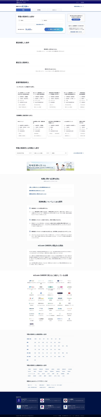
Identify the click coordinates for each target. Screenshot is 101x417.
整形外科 (63, 371)
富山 (39, 345)
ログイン (77, 2)
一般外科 (34, 371)
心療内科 (58, 369)
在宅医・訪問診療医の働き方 (32, 387)
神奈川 (59, 342)
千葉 (51, 342)
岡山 (43, 352)
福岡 (35, 356)
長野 (55, 345)
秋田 (51, 338)
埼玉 (47, 342)
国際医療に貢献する (51, 387)
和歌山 (59, 349)
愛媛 (63, 352)
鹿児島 (59, 356)
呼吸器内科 (47, 369)
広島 (47, 352)
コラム (36, 385)
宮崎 (55, 356)
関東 (27, 342)
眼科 (57, 373)
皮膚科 (68, 373)
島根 (39, 352)
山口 (51, 352)
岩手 (43, 338)
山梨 (51, 345)
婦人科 (49, 373)
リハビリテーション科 (31, 373)
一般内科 (29, 369)
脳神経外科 (58, 371)
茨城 (35, 342)
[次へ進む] (87, 100)
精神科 (53, 373)
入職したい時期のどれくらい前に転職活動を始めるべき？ (39, 187)
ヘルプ (73, 415)
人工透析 (40, 375)
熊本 (47, 356)
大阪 (47, 349)
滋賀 (39, 349)
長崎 (43, 356)
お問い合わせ (77, 415)
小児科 (38, 373)
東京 (55, 342)
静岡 (63, 345)
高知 (67, 352)
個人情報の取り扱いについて (66, 415)
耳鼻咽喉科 (62, 373)
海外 (27, 360)
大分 (51, 356)
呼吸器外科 (52, 371)
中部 (27, 345)
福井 (47, 345)
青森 (40, 338)
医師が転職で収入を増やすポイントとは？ (37, 190)
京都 (43, 349)
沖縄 (63, 356)
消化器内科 (35, 369)
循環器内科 (41, 369)
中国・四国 (28, 352)
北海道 (35, 338)
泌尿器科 (29, 375)
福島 (59, 338)
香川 (59, 352)
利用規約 (59, 415)
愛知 (67, 345)
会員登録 (82, 2)
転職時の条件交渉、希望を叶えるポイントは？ (37, 193)
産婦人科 (43, 373)
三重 (35, 349)
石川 (43, 345)
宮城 (47, 338)
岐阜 (59, 345)
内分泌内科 (70, 369)
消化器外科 (40, 371)
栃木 (39, 342)
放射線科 (34, 375)
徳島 (55, 352)
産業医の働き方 (41, 385)
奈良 (55, 349)
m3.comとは (82, 415)
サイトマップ (55, 415)
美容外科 (50, 375)
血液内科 (52, 369)
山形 (55, 338)
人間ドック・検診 (57, 375)
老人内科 (29, 371)
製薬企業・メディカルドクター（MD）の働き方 (54, 385)
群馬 (43, 342)
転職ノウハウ (30, 385)
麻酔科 (45, 375)
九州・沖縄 (28, 356)
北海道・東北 (29, 338)
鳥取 (35, 352)
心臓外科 (46, 371)
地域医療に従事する (43, 387)
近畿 (27, 349)
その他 (63, 375)
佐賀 (39, 356)
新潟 (35, 345)
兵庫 (51, 349)
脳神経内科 (64, 369)
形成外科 (69, 371)
